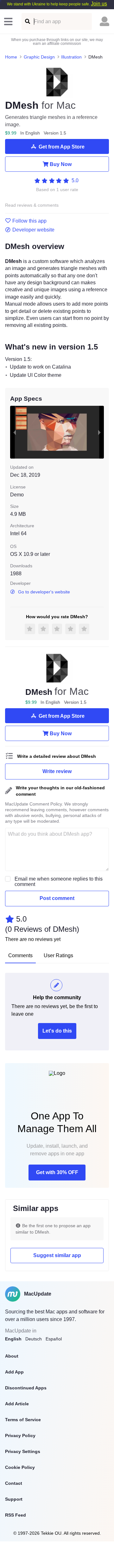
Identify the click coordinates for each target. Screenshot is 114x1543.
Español (54, 1339)
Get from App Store (62, 146)
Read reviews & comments (32, 205)
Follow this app (29, 221)
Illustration (71, 57)
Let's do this (57, 1031)
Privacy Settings (22, 1451)
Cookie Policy (20, 1467)
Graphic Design (39, 57)
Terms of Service (23, 1419)
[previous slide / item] (14, 432)
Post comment (57, 898)
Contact (13, 1483)
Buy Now (61, 164)
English (13, 1339)
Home (11, 57)
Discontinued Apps (26, 1388)
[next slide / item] (99, 432)
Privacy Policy (20, 1435)
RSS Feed (15, 1515)
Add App (14, 1372)
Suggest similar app (57, 1255)
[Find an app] (27, 21)
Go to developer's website (44, 592)
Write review (57, 771)
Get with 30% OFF (57, 1172)
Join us (99, 3)
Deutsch (33, 1339)
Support (13, 1499)
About (11, 1356)
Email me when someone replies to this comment (59, 881)
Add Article (17, 1404)
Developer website (33, 229)
